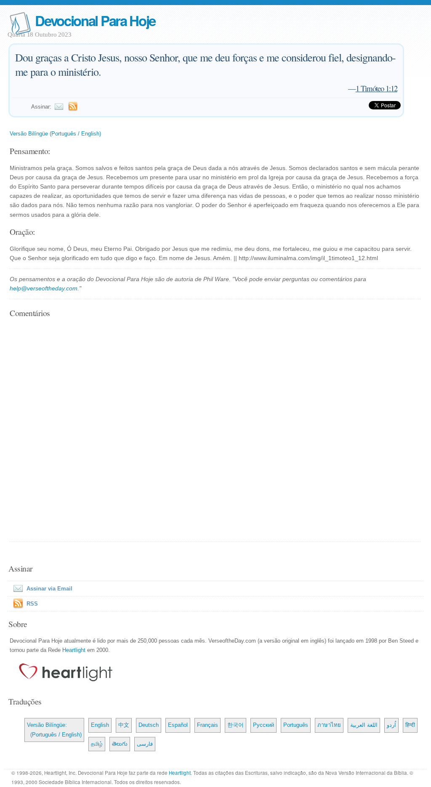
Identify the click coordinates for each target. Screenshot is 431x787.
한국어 (235, 725)
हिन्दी (410, 725)
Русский (263, 725)
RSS (32, 604)
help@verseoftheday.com (43, 288)
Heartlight (73, 650)
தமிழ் (97, 744)
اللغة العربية (364, 725)
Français (207, 725)
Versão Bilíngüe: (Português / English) (54, 729)
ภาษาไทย (329, 725)
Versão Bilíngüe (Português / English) (55, 133)
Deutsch (148, 725)
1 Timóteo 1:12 (376, 88)
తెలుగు (120, 744)
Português (295, 725)
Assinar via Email (49, 588)
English (100, 725)
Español (178, 725)
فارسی (145, 744)
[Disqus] (215, 430)
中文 (123, 725)
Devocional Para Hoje (95, 20)
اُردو (391, 725)
